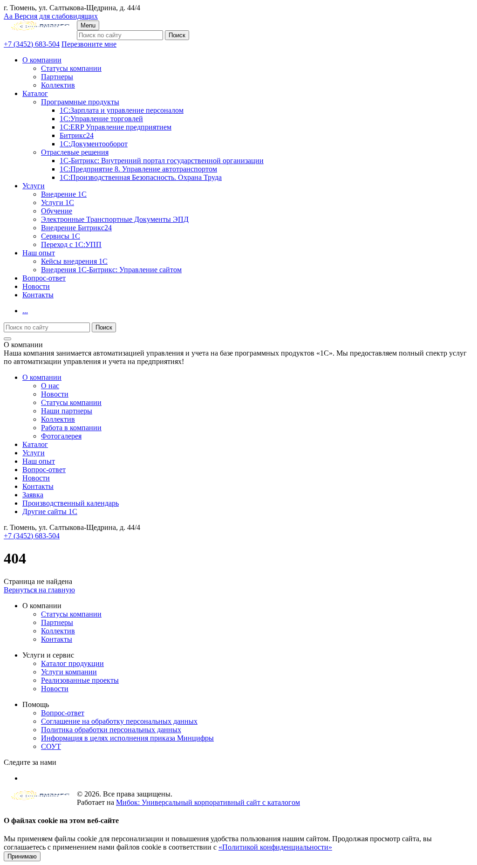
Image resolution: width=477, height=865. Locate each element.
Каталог (35, 93)
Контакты (38, 295)
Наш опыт (38, 253)
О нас (50, 386)
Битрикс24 (77, 135)
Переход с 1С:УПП (71, 244)
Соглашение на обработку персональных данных (119, 721)
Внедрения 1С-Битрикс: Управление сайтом (111, 270)
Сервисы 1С (60, 236)
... (25, 311)
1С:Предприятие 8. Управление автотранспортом (138, 169)
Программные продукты (80, 102)
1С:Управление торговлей (101, 119)
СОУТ (51, 746)
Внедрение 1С (64, 194)
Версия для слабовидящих (51, 16)
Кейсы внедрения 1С (74, 261)
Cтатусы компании (71, 402)
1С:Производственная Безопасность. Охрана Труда (141, 177)
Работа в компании (71, 428)
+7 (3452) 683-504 (32, 44)
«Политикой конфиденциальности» (275, 847)
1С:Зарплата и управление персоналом (122, 110)
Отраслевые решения (75, 152)
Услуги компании (69, 672)
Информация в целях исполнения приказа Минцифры (127, 738)
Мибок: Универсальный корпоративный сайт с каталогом (208, 802)
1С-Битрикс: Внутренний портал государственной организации (162, 161)
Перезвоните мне (88, 44)
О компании (41, 60)
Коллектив (58, 85)
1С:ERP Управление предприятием (115, 127)
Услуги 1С (57, 202)
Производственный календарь (70, 503)
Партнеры (57, 77)
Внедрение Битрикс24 (76, 228)
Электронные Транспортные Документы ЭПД (115, 219)
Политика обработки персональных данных (111, 730)
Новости (36, 286)
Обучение (56, 211)
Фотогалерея (61, 436)
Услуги (33, 186)
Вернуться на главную (39, 590)
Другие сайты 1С (49, 511)
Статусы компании (71, 68)
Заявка (32, 495)
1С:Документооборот (94, 144)
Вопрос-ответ (44, 278)
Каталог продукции (72, 663)
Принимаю (22, 856)
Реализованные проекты (80, 680)
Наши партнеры (66, 411)
